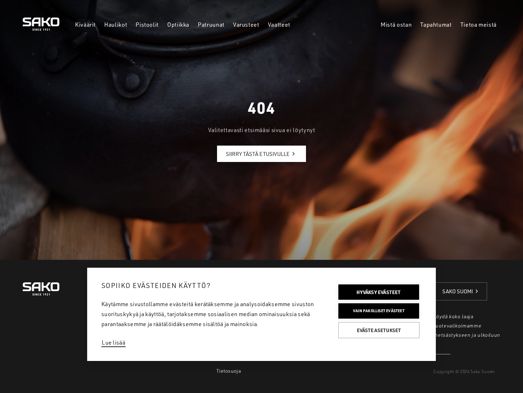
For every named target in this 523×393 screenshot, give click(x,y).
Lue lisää (113, 342)
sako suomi (457, 291)
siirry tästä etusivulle (258, 154)
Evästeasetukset (379, 330)
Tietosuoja (228, 371)
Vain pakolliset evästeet (379, 310)
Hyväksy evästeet (378, 292)
